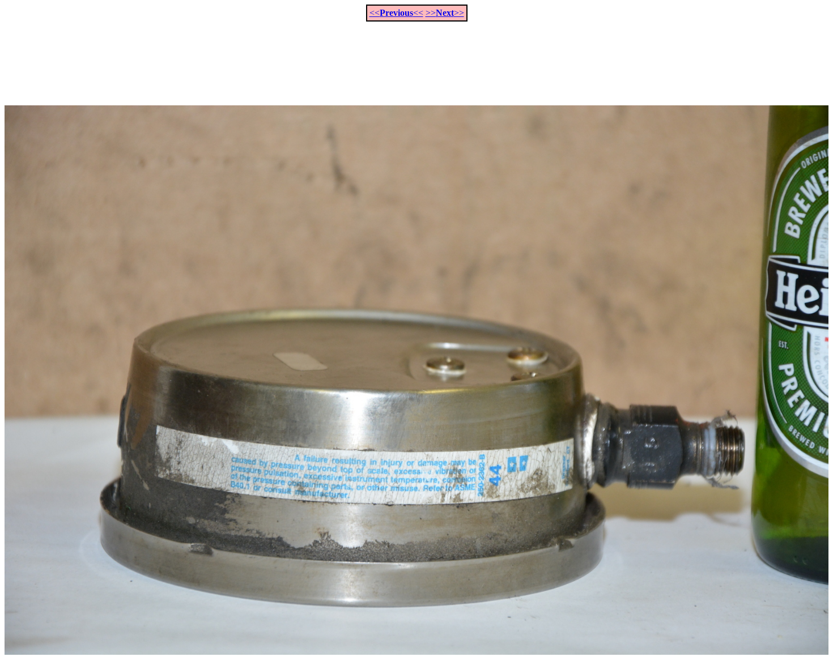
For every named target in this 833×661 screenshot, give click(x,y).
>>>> (445, 13)
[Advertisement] (416, 57)
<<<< (396, 13)
